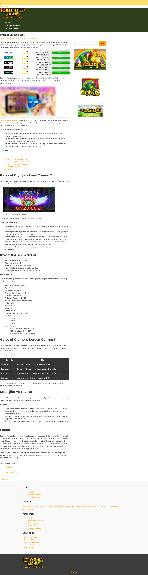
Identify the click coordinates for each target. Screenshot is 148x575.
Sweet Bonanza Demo (37, 506)
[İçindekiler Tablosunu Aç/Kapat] (1, 155)
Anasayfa (8, 22)
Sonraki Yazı (5, 479)
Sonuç (9, 169)
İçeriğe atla (4, 6)
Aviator (24, 506)
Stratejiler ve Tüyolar (13, 167)
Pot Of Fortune (10, 470)
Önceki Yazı (5, 477)
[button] (34, 102)
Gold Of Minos (29, 540)
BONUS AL (60, 52)
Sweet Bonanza (29, 506)
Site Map (74, 572)
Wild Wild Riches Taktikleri (28, 509)
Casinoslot (9, 468)
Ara (75, 39)
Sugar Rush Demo (30, 537)
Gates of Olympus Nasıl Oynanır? (17, 159)
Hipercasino (28, 547)
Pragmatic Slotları (11, 29)
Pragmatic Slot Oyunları (9, 38)
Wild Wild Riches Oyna (113, 506)
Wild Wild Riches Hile (104, 506)
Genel (30, 518)
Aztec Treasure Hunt (31, 542)
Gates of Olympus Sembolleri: (21, 161)
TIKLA (2, 4)
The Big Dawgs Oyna (12, 473)
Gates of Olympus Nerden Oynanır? (18, 164)
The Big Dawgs (46, 506)
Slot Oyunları (22, 38)
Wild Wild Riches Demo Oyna (93, 506)
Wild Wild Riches (59, 506)
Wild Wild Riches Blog (12, 25)
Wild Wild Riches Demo (77, 506)
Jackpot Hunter (29, 545)
